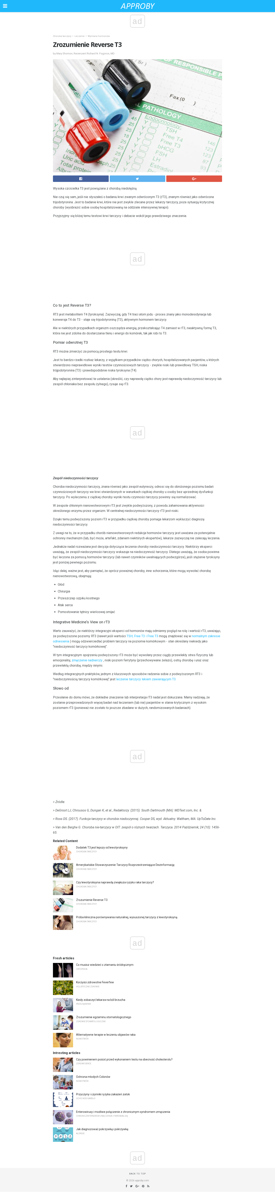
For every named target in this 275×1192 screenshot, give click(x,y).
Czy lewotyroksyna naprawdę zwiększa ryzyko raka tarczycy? (115, 882)
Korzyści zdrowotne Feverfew (95, 982)
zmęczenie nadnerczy (87, 660)
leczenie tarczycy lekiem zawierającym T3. (146, 679)
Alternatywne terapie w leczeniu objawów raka (105, 1034)
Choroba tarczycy (62, 36)
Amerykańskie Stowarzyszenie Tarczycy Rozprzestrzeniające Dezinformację (125, 864)
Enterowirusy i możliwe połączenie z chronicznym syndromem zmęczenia (123, 1111)
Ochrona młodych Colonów (93, 1076)
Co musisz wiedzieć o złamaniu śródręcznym (104, 964)
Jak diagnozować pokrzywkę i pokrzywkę (102, 1129)
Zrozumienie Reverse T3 (92, 900)
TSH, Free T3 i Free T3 (142, 636)
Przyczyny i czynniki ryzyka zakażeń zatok (103, 1094)
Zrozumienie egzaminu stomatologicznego (103, 1017)
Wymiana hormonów (99, 36)
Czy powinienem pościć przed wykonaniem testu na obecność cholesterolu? (124, 1059)
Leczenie (79, 36)
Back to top (137, 1173)
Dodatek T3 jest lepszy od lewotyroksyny (102, 847)
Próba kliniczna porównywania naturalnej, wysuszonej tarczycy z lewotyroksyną (126, 917)
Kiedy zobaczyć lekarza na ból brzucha (100, 999)
